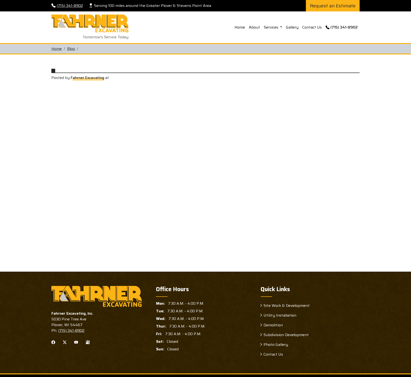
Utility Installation (280, 315)
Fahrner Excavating (87, 78)
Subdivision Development (286, 335)
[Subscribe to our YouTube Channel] (76, 342)
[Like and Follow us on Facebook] (53, 342)
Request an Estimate (333, 6)
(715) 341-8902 (70, 6)
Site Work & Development (287, 305)
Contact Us (312, 27)
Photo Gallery (276, 345)
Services (271, 27)
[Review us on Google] (88, 342)
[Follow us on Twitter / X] (64, 342)
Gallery (292, 27)
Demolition (273, 325)
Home (240, 27)
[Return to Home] (96, 296)
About (254, 27)
